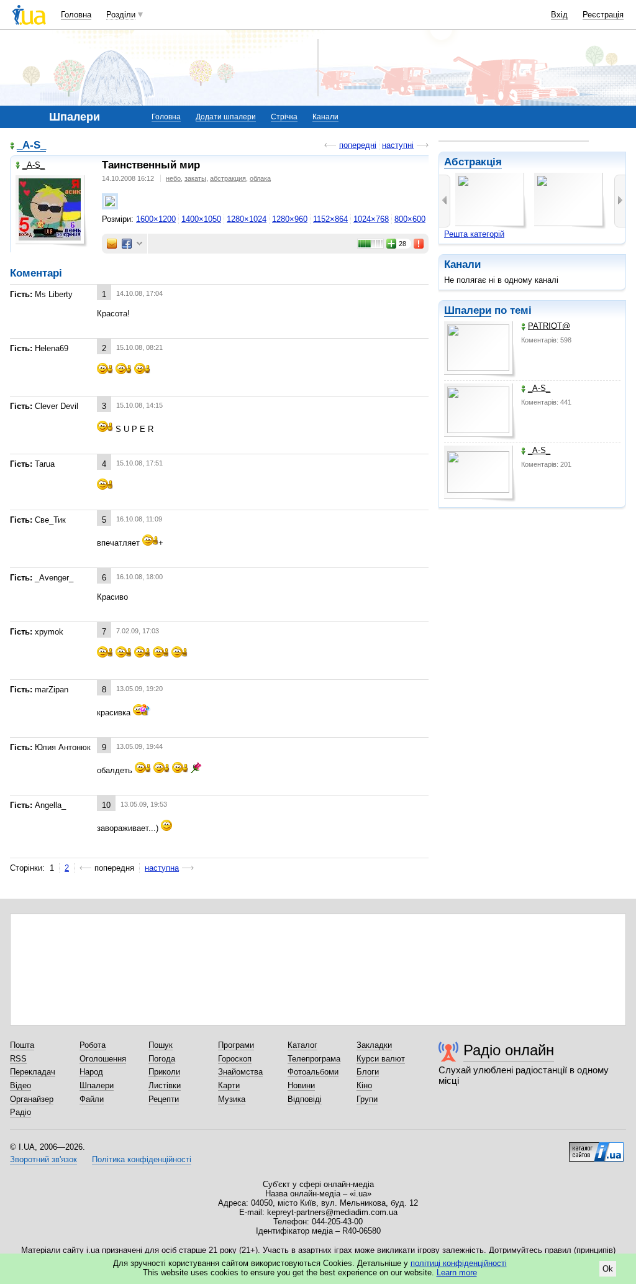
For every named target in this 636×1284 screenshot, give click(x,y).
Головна (76, 14)
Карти (229, 1085)
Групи (367, 1099)
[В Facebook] (127, 244)
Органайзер (31, 1099)
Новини (301, 1085)
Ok (607, 1268)
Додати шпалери (226, 116)
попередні (357, 145)
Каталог (302, 1045)
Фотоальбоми (313, 1071)
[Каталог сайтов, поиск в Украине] (596, 1147)
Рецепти (163, 1099)
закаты (195, 178)
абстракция (228, 178)
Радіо (20, 1112)
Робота (93, 1045)
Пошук (160, 1045)
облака (260, 178)
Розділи (120, 14)
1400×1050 (201, 219)
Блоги (368, 1071)
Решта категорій (474, 234)
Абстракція (473, 162)
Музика (231, 1099)
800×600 (409, 219)
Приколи (164, 1071)
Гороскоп (235, 1058)
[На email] (112, 244)
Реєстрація (603, 14)
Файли (92, 1099)
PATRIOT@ (549, 326)
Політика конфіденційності (141, 1159)
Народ (91, 1071)
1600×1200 (156, 219)
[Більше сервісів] (139, 244)
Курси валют (381, 1058)
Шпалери (467, 310)
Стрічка (284, 116)
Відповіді (305, 1099)
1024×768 (371, 219)
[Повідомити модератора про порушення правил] (419, 244)
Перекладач (32, 1071)
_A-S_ (539, 388)
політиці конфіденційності (459, 1263)
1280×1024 (246, 219)
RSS (18, 1058)
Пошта (22, 1045)
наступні (398, 145)
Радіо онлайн (508, 1050)
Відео (20, 1085)
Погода (161, 1058)
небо (173, 178)
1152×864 (330, 219)
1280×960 (289, 219)
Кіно (364, 1085)
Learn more (457, 1272)
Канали (325, 116)
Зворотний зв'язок (43, 1159)
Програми (236, 1045)
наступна (162, 868)
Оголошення (103, 1058)
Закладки (374, 1045)
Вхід (559, 14)
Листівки (164, 1085)
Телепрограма (314, 1058)
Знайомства (240, 1071)
